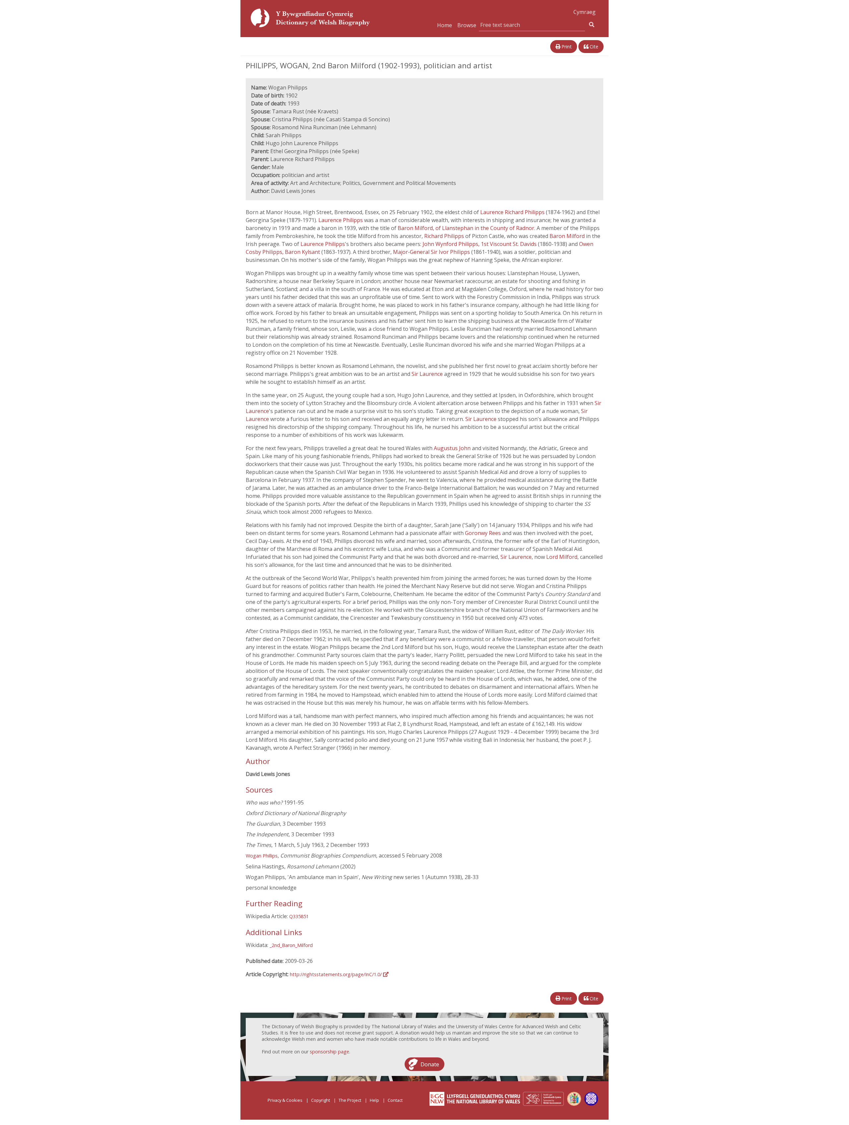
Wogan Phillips (262, 856)
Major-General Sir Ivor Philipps (431, 252)
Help (374, 1100)
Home (444, 25)
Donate (430, 1064)
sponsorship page (329, 1051)
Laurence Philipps (340, 220)
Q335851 (299, 916)
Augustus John (452, 448)
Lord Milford (561, 557)
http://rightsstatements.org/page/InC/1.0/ (336, 974)
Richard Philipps (444, 236)
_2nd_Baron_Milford (291, 945)
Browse (466, 25)
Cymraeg (584, 12)
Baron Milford (567, 236)
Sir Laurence (427, 374)
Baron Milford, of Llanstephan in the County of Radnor (466, 228)
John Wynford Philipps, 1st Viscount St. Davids (480, 244)
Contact (395, 1100)
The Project (350, 1100)
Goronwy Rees (483, 533)
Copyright (320, 1100)
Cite (593, 46)
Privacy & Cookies (285, 1100)
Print (566, 46)
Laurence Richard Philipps (512, 212)
